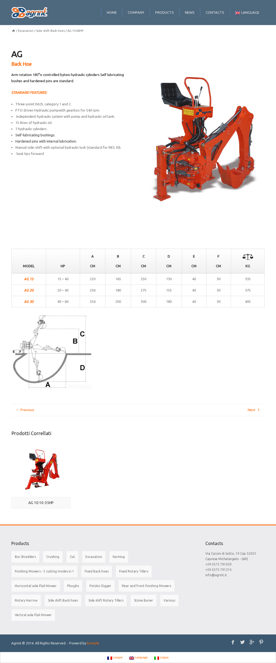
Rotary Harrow (26, 600)
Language (250, 12)
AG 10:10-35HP (41, 503)
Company (136, 12)
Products (164, 12)
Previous (27, 410)
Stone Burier (143, 600)
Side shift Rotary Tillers (105, 600)
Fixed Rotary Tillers (133, 571)
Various (169, 600)
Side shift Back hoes (50, 30)
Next (251, 410)
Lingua (163, 657)
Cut (72, 556)
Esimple (93, 643)
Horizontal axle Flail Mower (36, 586)
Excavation (25, 30)
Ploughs (73, 586)
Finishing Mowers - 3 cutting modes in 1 (44, 571)
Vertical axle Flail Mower (33, 615)
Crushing (52, 556)
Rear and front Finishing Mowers (146, 586)
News (190, 12)
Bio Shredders (25, 556)
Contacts (215, 12)
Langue (117, 657)
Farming (119, 556)
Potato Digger (100, 586)
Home (112, 12)
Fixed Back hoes (97, 571)
